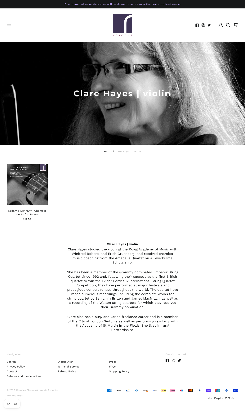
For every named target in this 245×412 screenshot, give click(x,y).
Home (108, 151)
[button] (228, 25)
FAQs (112, 366)
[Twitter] (209, 25)
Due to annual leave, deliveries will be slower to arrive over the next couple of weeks (122, 4)
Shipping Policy (119, 371)
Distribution (66, 361)
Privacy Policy (16, 366)
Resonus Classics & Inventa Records (36, 390)
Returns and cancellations (24, 376)
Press (112, 361)
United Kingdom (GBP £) (220, 398)
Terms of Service (68, 366)
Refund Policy (67, 371)
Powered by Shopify (15, 395)
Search (11, 361)
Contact (12, 371)
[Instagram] (203, 25)
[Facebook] (197, 25)
